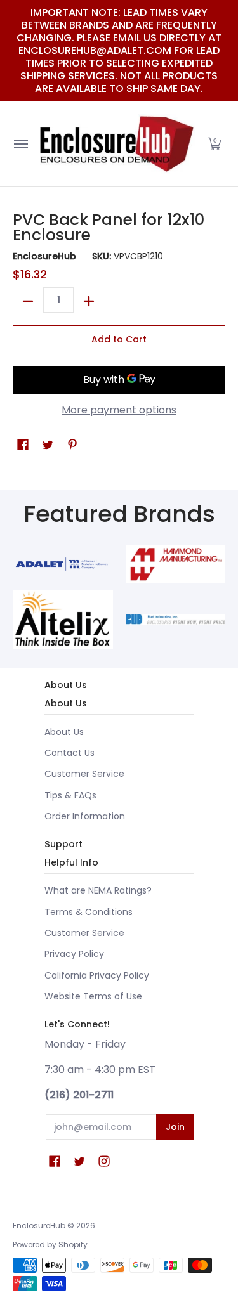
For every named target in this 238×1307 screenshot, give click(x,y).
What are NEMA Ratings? (98, 890)
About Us (64, 731)
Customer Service (84, 773)
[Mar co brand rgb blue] (63, 564)
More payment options (119, 410)
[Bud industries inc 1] (176, 619)
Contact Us (69, 752)
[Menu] (20, 143)
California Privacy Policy (96, 975)
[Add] (89, 301)
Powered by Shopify (50, 1244)
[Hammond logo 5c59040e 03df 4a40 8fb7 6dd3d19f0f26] (176, 564)
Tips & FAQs (70, 795)
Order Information (84, 816)
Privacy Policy (74, 953)
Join (175, 1127)
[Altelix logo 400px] (63, 619)
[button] (214, 143)
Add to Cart (119, 339)
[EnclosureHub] (116, 144)
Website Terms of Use (93, 996)
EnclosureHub (44, 256)
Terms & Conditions (88, 912)
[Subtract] (28, 301)
